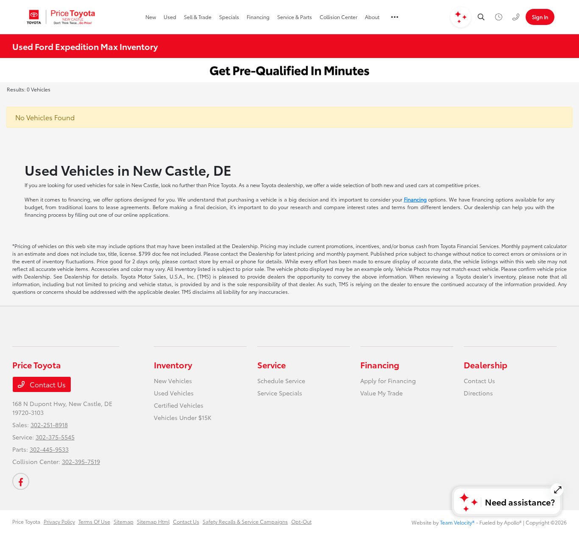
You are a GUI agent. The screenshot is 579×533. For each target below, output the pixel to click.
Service (271, 364)
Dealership (485, 364)
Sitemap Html (153, 521)
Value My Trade (381, 393)
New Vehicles (173, 380)
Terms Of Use (94, 521)
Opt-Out (301, 521)
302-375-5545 (55, 437)
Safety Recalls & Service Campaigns (245, 521)
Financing (415, 199)
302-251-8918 (49, 424)
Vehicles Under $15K (183, 417)
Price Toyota (26, 521)
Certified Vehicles (178, 405)
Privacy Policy (59, 521)
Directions (478, 393)
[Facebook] (20, 481)
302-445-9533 (49, 449)
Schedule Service (281, 380)
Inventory (173, 364)
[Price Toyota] (61, 16)
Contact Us (47, 384)
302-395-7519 (81, 461)
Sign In (540, 16)
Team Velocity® (457, 522)
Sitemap (124, 521)
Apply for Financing (388, 380)
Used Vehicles (174, 393)
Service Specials (279, 393)
